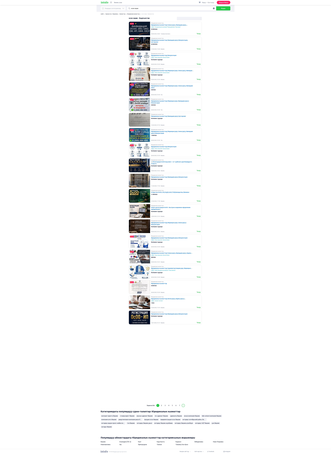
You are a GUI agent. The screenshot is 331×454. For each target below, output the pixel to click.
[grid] (165, 212)
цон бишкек (215, 423)
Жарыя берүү (223, 2)
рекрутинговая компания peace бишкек (131, 419)
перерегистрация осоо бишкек (170, 419)
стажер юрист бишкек (127, 416)
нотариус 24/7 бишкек (202, 423)
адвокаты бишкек (176, 416)
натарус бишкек (106, 427)
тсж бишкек (131, 423)
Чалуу (199, 33)
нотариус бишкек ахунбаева (163, 423)
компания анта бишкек (108, 419)
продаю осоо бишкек (151, 419)
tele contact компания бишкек (211, 416)
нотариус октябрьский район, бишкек (195, 419)
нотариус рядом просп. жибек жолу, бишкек (113, 423)
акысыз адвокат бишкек (145, 416)
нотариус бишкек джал (144, 423)
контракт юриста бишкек (109, 416)
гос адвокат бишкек (161, 416)
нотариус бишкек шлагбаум (184, 423)
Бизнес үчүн (118, 2)
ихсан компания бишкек (192, 416)
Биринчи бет (151, 405)
